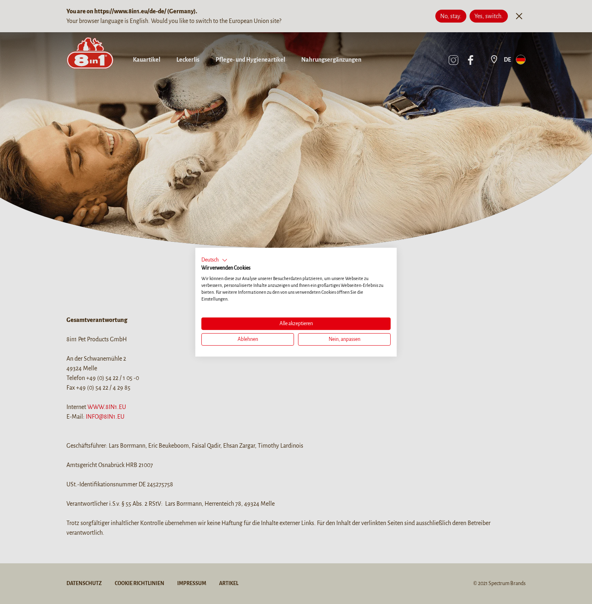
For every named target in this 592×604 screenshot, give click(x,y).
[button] (214, 260)
